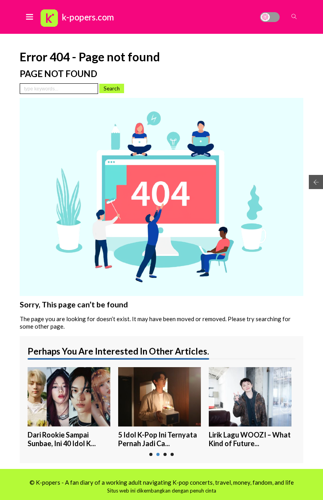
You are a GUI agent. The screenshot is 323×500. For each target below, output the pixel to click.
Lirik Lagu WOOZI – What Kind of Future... (250, 439)
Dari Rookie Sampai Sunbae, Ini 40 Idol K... (62, 439)
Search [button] (112, 88)
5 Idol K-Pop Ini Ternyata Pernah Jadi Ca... (157, 439)
